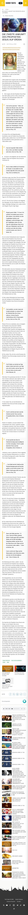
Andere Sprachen (9, 15)
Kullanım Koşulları (11, 901)
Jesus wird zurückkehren (16, 660)
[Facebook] (10, 694)
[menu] (25, 3)
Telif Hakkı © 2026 (9, 899)
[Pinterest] (24, 905)
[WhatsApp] (17, 694)
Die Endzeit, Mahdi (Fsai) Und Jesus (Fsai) (11, 47)
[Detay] (24, 44)
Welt (8, 662)
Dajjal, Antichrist (6, 660)
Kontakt (19, 901)
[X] (13, 694)
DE (20, 3)
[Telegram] (21, 694)
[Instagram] (14, 905)
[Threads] (14, 908)
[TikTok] (20, 905)
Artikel (6, 9)
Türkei (4, 662)
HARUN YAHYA (11, 3)
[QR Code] (24, 694)
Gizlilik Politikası (19, 899)
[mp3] (24, 701)
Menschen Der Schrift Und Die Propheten (11, 49)
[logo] (2, 3)
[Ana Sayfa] (2, 9)
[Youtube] (6, 905)
